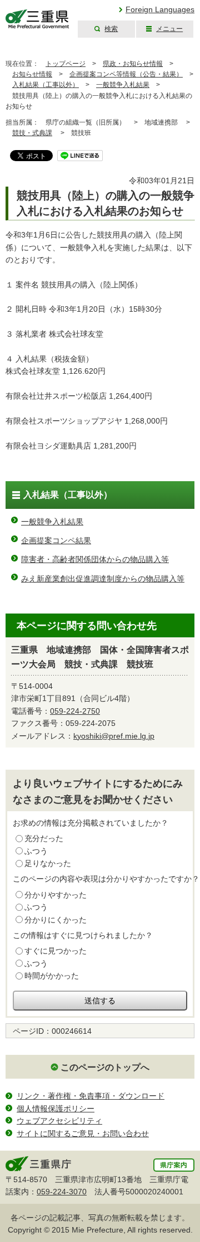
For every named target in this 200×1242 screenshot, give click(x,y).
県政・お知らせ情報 (133, 64)
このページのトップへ (105, 1067)
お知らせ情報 (32, 74)
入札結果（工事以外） (45, 85)
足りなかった (47, 863)
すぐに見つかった (55, 950)
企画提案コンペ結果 (56, 540)
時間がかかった (51, 975)
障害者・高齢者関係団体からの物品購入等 (95, 559)
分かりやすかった (55, 894)
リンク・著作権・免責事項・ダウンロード (90, 1095)
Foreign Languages (160, 9)
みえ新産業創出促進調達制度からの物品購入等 (102, 578)
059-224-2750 (75, 711)
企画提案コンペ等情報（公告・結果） (126, 74)
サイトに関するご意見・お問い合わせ (83, 1133)
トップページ (66, 64)
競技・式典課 (32, 133)
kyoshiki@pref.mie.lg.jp (113, 735)
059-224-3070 (62, 1191)
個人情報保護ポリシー (55, 1108)
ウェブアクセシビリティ (59, 1120)
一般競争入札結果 (122, 85)
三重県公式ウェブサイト (37, 19)
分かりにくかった (55, 919)
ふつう (36, 851)
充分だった (43, 838)
